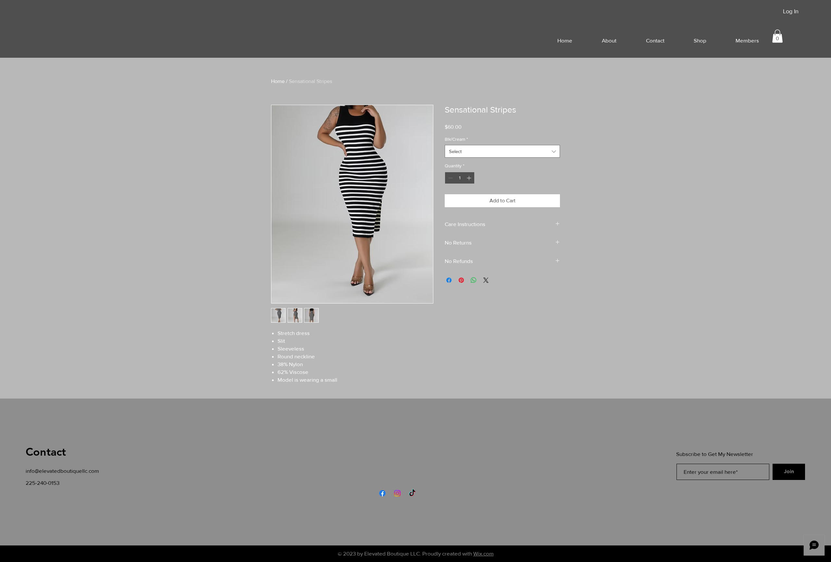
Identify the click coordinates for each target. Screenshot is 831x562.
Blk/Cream (456, 139)
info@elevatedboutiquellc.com (62, 471)
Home (278, 81)
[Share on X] (486, 280)
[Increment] (469, 178)
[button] (777, 36)
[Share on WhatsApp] (474, 280)
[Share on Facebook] (449, 280)
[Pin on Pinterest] (461, 280)
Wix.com (483, 553)
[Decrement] (450, 178)
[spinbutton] (459, 178)
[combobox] (502, 151)
